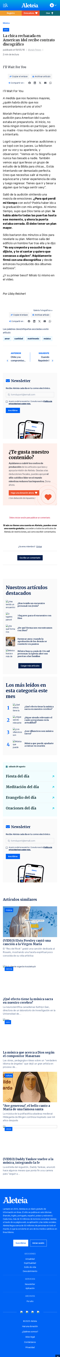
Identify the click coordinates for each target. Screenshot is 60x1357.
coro (8, 1022)
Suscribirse (21, 1243)
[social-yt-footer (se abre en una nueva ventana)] (21, 1312)
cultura (9, 1075)
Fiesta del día (17, 776)
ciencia (9, 969)
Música (6, 23)
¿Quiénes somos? (30, 1331)
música (47, 338)
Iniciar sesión (38, 1243)
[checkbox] (7, 402)
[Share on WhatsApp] (50, 83)
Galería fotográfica (42, 310)
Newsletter (30, 1284)
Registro (11, 13)
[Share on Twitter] (40, 83)
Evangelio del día (21, 797)
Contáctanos (30, 1342)
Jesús (8, 1129)
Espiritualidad (30, 1263)
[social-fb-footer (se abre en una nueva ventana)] (27, 1312)
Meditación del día (22, 787)
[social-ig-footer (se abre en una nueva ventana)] (38, 1312)
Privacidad (30, 1347)
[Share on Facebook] (29, 83)
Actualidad (30, 1259)
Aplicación (30, 1288)
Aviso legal (30, 1337)
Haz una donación (30, 1326)
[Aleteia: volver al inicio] (30, 5)
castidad (18, 338)
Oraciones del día (21, 808)
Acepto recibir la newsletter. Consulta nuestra (30, 402)
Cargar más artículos (30, 665)
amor (7, 338)
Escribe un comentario (30, 557)
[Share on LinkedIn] (35, 83)
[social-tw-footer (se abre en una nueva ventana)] (32, 1312)
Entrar (39, 546)
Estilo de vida (30, 1267)
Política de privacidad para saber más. (30, 402)
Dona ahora (29, 13)
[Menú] (11, 5)
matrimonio (33, 338)
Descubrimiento (30, 1271)
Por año (30, 1301)
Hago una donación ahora (22, 492)
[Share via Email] (45, 83)
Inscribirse (13, 410)
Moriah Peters (34, 49)
